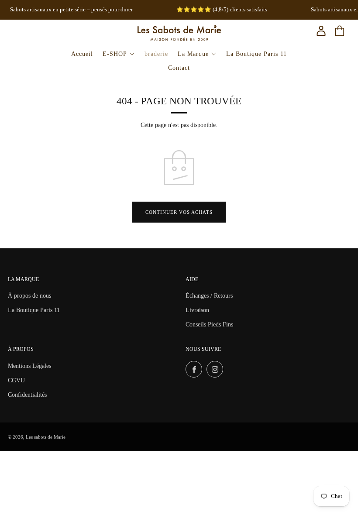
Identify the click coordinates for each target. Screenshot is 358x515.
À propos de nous (29, 295)
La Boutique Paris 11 (256, 54)
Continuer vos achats (179, 212)
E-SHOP (115, 54)
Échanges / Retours (209, 295)
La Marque (193, 54)
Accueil (82, 54)
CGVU (16, 380)
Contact (179, 68)
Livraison (197, 310)
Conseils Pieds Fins (209, 324)
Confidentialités (27, 394)
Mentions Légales (29, 366)
